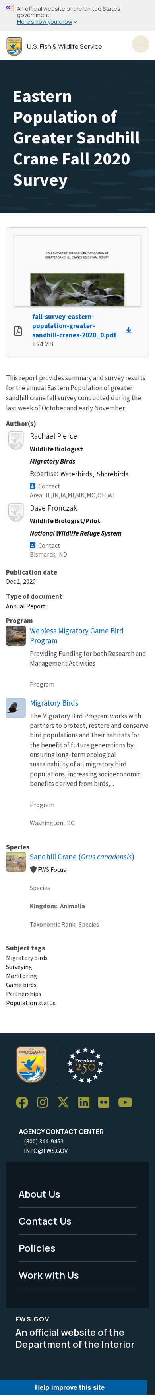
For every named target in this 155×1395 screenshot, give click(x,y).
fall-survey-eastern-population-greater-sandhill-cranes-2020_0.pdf (74, 325)
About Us (39, 1193)
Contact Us (45, 1220)
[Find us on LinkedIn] (86, 1103)
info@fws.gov (46, 1151)
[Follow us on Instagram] (45, 1103)
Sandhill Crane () (82, 856)
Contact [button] (49, 486)
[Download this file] (131, 330)
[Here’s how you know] (77, 15)
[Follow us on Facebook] (24, 1103)
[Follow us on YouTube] (128, 1103)
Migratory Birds (54, 703)
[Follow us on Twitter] (66, 1103)
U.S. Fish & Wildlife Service (64, 47)
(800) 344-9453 (44, 1141)
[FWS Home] (14, 46)
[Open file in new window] (18, 331)
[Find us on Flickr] (106, 1103)
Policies (37, 1247)
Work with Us (49, 1274)
